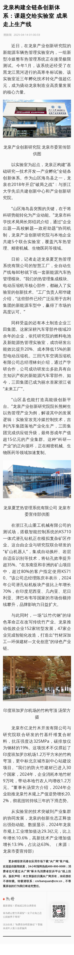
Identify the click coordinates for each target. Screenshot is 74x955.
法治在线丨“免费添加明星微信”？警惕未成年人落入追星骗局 (22, 926)
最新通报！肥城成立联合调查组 (19, 905)
